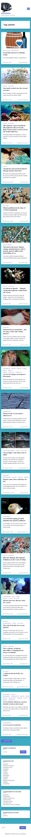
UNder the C (6, 794)
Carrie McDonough (23, 686)
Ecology (19, 368)
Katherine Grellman (23, 143)
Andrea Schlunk (24, 467)
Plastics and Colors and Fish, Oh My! (14, 480)
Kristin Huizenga (24, 303)
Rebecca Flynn (24, 715)
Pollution (11, 86)
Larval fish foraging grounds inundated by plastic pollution (14, 519)
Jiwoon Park (25, 182)
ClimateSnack (6, 796)
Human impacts (7, 516)
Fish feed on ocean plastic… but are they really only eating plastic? (14, 331)
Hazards (22, 696)
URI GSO (5, 815)
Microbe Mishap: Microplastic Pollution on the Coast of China (14, 559)
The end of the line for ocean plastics (13, 626)
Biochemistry (6, 368)
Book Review (6, 694)
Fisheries (26, 477)
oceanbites (5, 13)
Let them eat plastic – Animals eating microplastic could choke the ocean (15, 290)
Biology (13, 368)
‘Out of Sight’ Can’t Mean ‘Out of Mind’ (14, 454)
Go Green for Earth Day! (12, 725)
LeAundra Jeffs (24, 572)
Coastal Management (9, 450)
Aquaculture (6, 50)
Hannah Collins (24, 262)
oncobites (5, 777)
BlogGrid (17, 833)
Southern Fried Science (9, 798)
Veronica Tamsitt (24, 638)
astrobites (5, 764)
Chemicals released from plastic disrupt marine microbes (15, 170)
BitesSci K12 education (8, 780)
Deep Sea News (7, 799)
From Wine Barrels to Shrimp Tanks (14, 54)
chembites (5, 774)
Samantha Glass (24, 62)
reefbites (5, 770)
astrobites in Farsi (7, 767)
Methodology (15, 50)
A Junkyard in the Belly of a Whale (13, 674)
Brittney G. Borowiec (23, 734)
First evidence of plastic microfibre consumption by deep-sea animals (13, 650)
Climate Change (7, 244)
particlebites (6, 775)
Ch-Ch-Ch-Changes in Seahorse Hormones (14, 375)
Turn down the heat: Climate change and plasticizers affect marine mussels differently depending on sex (14, 250)
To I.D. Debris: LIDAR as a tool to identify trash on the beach (15, 703)
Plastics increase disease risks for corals (14, 601)
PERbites (5, 782)
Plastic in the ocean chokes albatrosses (13, 414)
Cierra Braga (25, 387)
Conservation (7, 411)
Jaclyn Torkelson (24, 99)
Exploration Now (7, 803)
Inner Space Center (8, 801)
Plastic (5, 86)
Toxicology (18, 372)
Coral (13, 596)
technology (11, 699)
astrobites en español (8, 765)
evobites (5, 772)
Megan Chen (25, 663)
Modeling (19, 698)
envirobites (6, 769)
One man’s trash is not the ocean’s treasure (15, 89)
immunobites (6, 783)
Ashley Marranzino (23, 531)
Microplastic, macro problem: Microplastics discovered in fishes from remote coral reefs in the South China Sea (15, 128)
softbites (5, 778)
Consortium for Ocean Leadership (11, 804)
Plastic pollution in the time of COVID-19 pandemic (14, 209)
